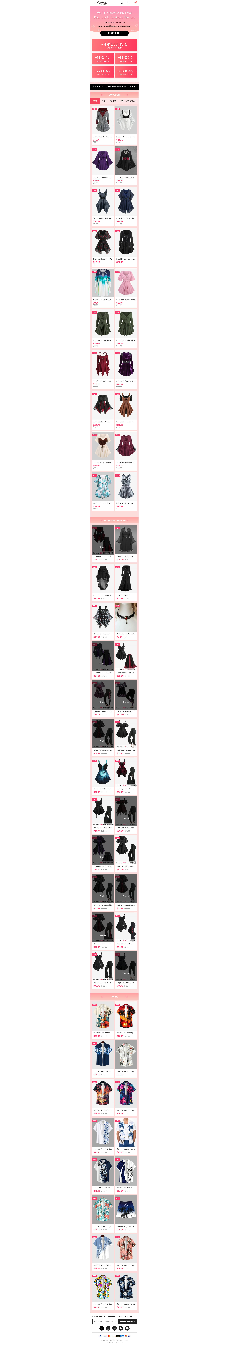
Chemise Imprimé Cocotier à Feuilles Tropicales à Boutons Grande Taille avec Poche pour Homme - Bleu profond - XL (126, 1188)
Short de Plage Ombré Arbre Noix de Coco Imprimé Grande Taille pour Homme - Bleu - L (126, 1227)
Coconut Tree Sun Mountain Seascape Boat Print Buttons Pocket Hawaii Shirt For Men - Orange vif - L (102, 1110)
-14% (94, 606)
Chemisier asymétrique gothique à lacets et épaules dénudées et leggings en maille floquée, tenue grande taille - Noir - (126, 828)
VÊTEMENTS (114, 95)
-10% (117, 109)
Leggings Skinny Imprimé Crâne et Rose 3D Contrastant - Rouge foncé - (102, 711)
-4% (117, 1160)
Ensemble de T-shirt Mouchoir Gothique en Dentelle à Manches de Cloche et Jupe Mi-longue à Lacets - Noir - (102, 556)
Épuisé (103, 547)
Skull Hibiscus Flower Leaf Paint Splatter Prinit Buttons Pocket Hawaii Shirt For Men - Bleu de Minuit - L (102, 1188)
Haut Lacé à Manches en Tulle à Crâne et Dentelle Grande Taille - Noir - (126, 866)
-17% (117, 916)
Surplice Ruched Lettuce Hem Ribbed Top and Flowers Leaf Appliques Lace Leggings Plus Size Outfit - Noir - (126, 983)
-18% (94, 109)
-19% (117, 312)
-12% (94, 435)
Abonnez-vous (127, 1321)
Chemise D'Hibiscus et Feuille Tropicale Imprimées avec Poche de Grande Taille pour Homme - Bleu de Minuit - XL (102, 1072)
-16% (117, 644)
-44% (95, 150)
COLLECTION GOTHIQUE (114, 520)
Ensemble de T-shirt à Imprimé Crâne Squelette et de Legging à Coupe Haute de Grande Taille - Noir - (126, 711)
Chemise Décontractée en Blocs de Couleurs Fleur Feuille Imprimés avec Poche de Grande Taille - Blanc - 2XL (102, 1265)
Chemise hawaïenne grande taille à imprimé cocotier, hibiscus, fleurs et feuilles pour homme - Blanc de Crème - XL (126, 1072)
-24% (118, 272)
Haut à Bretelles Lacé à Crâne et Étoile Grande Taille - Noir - (102, 905)
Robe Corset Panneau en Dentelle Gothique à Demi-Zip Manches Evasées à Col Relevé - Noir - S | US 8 (126, 556)
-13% (94, 394)
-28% (118, 475)
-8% (94, 475)
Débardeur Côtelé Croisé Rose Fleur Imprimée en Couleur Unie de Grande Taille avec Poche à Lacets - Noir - (102, 983)
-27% (118, 150)
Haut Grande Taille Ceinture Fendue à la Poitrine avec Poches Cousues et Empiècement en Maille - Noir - (126, 944)
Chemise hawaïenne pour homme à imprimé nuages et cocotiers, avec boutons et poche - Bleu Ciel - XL (126, 1149)
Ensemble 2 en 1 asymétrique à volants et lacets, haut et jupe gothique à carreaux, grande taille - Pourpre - (102, 866)
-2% (93, 799)
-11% (94, 190)
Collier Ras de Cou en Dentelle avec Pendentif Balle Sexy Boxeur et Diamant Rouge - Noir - (126, 634)
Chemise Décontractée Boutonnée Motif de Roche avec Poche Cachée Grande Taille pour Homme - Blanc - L (102, 1304)
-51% (117, 567)
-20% (94, 1121)
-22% (94, 231)
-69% (95, 272)
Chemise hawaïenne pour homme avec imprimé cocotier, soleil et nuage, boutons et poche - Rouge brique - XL (126, 1033)
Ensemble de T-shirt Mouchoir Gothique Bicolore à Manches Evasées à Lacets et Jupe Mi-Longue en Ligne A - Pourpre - (102, 673)
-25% (94, 761)
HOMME (114, 996)
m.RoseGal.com (104, 3)
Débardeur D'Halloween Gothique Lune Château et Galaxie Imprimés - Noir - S (102, 789)
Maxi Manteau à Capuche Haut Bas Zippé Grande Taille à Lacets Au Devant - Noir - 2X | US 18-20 (126, 595)
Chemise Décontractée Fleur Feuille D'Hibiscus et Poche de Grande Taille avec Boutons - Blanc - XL (102, 1149)
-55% (118, 606)
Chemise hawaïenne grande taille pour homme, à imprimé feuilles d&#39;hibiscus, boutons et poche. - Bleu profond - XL (126, 1304)
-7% (93, 1043)
